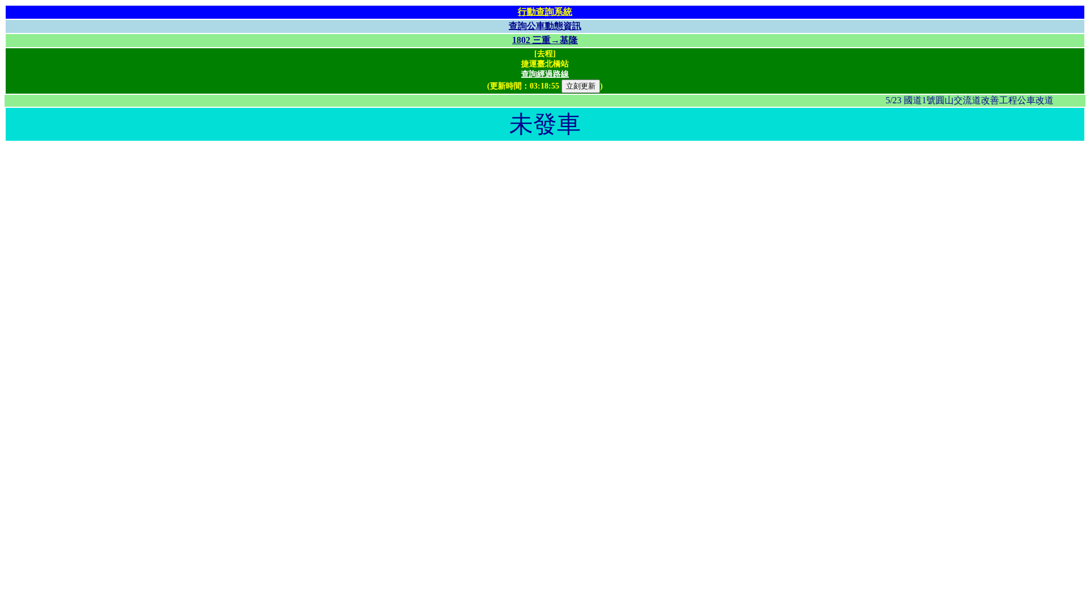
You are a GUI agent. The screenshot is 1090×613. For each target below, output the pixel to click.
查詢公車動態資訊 (545, 26)
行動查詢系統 (545, 11)
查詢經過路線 (545, 74)
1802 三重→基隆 (545, 40)
